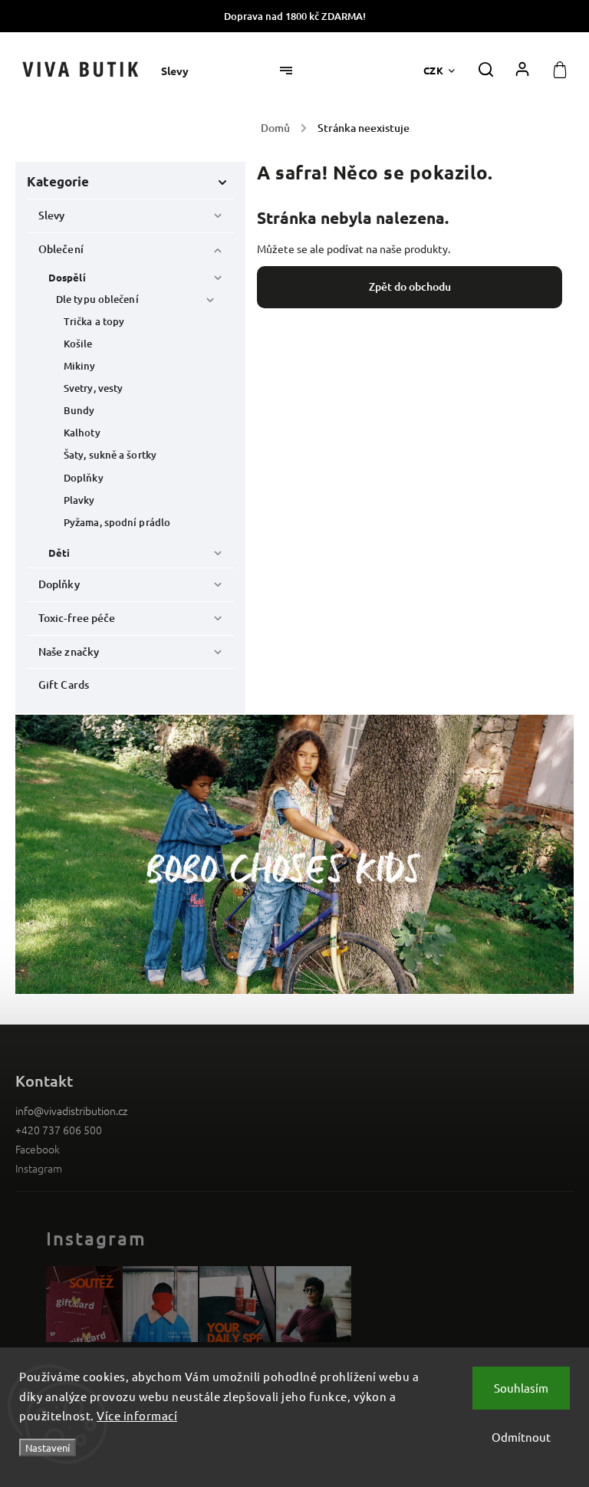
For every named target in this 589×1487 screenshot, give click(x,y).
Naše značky (68, 651)
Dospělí (67, 277)
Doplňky (84, 478)
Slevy (51, 215)
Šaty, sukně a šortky (110, 455)
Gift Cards (63, 684)
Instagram (38, 1168)
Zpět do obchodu (410, 286)
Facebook (37, 1148)
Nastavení (47, 1447)
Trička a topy (94, 321)
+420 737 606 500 (58, 1129)
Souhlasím (521, 1387)
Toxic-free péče (77, 617)
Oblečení (61, 249)
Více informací (137, 1415)
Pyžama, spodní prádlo (117, 522)
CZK (433, 70)
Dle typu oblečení (97, 299)
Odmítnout (521, 1436)
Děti (59, 552)
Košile (78, 343)
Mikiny (80, 366)
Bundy (79, 410)
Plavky (79, 500)
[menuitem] (182, 71)
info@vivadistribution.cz (71, 1110)
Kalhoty (82, 432)
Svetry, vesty (93, 388)
